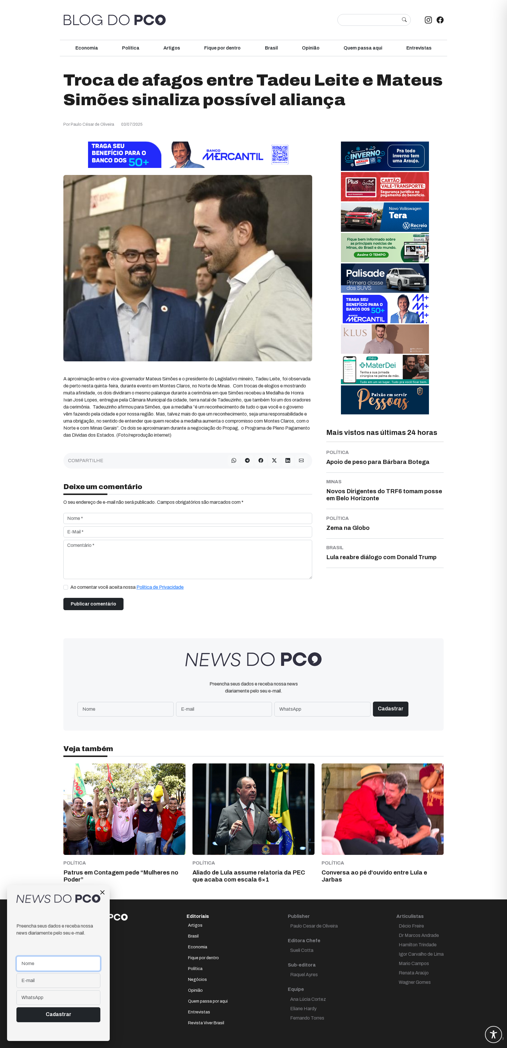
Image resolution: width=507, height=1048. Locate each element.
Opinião (311, 47)
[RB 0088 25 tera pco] (385, 217)
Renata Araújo (414, 972)
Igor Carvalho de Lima (421, 954)
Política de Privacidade (160, 587)
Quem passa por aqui (208, 1001)
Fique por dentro (222, 47)
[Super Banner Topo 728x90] (188, 154)
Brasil (271, 47)
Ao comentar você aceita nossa (127, 587)
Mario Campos (414, 963)
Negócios (197, 979)
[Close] (102, 892)
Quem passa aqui (363, 47)
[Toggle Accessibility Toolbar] (493, 1034)
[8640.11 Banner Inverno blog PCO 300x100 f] (385, 156)
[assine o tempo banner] (385, 247)
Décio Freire (411, 925)
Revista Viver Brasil (206, 1023)
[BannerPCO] (385, 338)
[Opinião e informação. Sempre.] (114, 20)
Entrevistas (419, 47)
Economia (86, 47)
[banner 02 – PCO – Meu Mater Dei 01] (385, 369)
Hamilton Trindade (418, 944)
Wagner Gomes (415, 982)
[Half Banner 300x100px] (385, 308)
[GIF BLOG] (385, 186)
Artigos (171, 47)
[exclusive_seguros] (385, 399)
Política (130, 47)
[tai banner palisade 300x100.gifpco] (385, 277)
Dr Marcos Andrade (419, 935)
